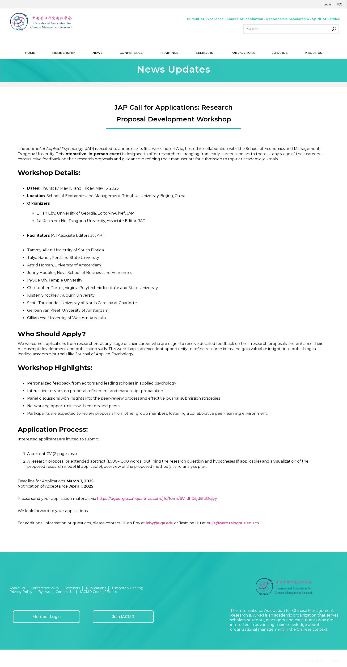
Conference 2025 (45, 588)
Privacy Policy (20, 592)
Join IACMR (123, 616)
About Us (17, 588)
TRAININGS (169, 52)
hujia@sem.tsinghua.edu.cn (233, 523)
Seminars (72, 588)
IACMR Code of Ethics (98, 592)
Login (327, 4)
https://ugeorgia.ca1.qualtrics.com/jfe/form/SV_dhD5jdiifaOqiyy (157, 498)
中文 (339, 4)
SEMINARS (204, 52)
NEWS (97, 52)
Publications (96, 588)
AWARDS (280, 52)
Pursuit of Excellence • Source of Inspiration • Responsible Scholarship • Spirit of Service (263, 19)
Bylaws (44, 592)
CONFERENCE (131, 52)
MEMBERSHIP (63, 52)
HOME (30, 52)
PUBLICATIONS (242, 52)
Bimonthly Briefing (127, 588)
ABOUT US (313, 52)
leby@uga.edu (159, 523)
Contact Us (65, 592)
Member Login (46, 616)
